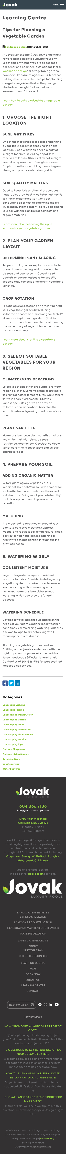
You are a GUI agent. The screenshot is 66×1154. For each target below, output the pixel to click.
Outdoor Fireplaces (14, 749)
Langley (53, 856)
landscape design (15, 71)
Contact (33, 991)
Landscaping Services (15, 739)
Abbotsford (25, 860)
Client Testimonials (33, 956)
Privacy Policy (47, 1138)
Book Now (33, 974)
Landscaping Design (14, 719)
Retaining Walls (11, 759)
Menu (56, 4)
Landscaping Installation (17, 729)
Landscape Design (33, 917)
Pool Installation (33, 933)
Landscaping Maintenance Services (33, 928)
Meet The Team (33, 950)
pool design (36, 873)
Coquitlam (13, 856)
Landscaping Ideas (16, 47)
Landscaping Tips (13, 744)
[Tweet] (11, 683)
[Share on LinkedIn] (17, 683)
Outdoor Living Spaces (16, 754)
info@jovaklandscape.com (33, 810)
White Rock (39, 856)
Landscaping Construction (18, 714)
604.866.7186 (33, 806)
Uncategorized (11, 764)
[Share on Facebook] (5, 683)
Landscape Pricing (13, 710)
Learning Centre (33, 963)
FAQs (33, 968)
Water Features (11, 769)
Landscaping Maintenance (18, 734)
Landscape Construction (33, 922)
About (33, 946)
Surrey (26, 856)
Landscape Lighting (14, 705)
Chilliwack (41, 860)
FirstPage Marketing (41, 1147)
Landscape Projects (33, 940)
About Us (33, 980)
